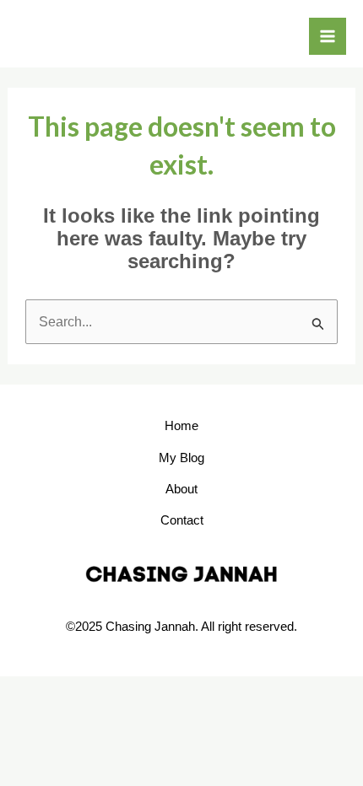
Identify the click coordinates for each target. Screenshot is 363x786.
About (181, 489)
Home (181, 425)
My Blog (181, 457)
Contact (181, 520)
